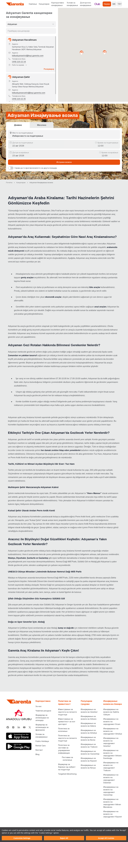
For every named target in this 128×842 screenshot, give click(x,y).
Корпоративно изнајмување (57, 4)
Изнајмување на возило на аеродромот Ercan (111, 721)
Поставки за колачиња (67, 758)
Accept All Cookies (106, 838)
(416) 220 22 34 (19, 62)
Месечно (41, 125)
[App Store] (19, 736)
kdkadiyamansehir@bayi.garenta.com (28, 93)
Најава (107, 4)
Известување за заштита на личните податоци (67, 712)
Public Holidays (42, 741)
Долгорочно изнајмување (85, 4)
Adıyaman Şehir (21, 77)
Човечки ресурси (43, 711)
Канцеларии (44, 4)
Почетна (9, 182)
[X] (29, 727)
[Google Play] (19, 746)
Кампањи (33, 4)
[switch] (11, 168)
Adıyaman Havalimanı (24, 40)
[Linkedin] (19, 727)
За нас (39, 706)
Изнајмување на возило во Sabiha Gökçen (111, 712)
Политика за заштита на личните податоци (67, 738)
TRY (120, 4)
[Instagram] (13, 727)
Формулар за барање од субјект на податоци (67, 767)
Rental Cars (41, 746)
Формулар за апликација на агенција (42, 717)
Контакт (39, 750)
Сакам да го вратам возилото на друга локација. (35, 168)
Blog (37, 754)
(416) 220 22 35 (19, 99)
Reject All (64, 838)
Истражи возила (64, 162)
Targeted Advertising (67, 774)
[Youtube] (24, 727)
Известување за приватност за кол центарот (66, 721)
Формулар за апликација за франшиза (42, 727)
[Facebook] (7, 727)
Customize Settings (22, 838)
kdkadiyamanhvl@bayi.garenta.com (27, 55)
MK (114, 4)
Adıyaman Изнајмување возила (41, 182)
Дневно (18, 125)
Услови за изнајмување (72, 4)
